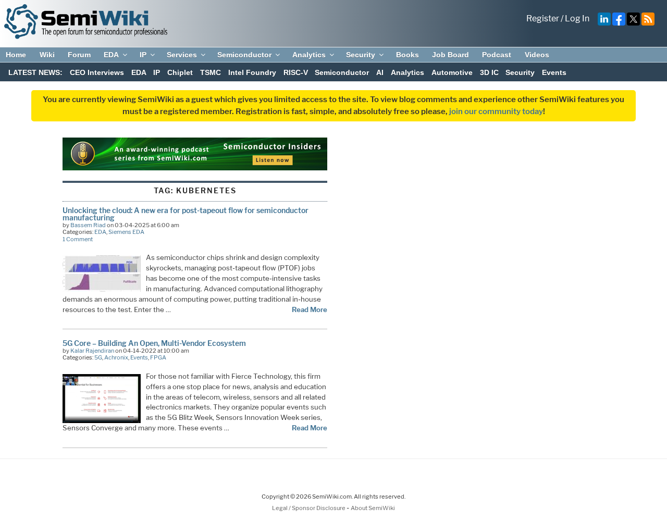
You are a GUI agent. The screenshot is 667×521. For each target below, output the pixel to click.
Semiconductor (244, 55)
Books (407, 55)
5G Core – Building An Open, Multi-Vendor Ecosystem (154, 343)
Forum (79, 55)
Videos (537, 55)
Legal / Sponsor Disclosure (309, 508)
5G (98, 357)
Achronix (116, 357)
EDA (111, 55)
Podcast (496, 55)
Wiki (47, 55)
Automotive (452, 72)
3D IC (489, 72)
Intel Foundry (252, 72)
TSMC (210, 72)
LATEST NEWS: (35, 72)
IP (143, 55)
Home (16, 55)
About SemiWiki (373, 508)
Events (554, 72)
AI (380, 72)
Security (360, 55)
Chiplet (180, 72)
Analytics (309, 55)
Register (542, 18)
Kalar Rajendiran (92, 350)
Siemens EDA (126, 231)
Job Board (450, 55)
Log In (577, 18)
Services (182, 55)
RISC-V (295, 72)
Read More (309, 309)
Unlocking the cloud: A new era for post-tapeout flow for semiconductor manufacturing (185, 214)
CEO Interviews (97, 72)
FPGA (158, 357)
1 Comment (78, 239)
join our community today (496, 111)
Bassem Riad (88, 225)
